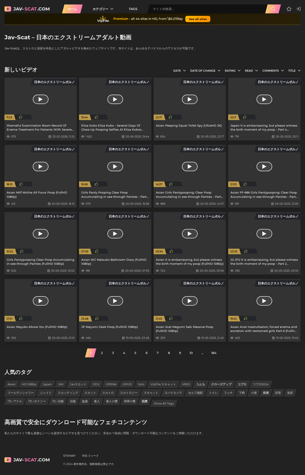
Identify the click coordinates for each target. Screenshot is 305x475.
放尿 (290, 392)
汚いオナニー (37, 401)
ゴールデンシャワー (21, 392)
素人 (97, 401)
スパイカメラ (173, 392)
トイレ (213, 392)
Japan (47, 384)
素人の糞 (112, 401)
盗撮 (85, 401)
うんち (200, 384)
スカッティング (68, 392)
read (249, 70)
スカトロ (108, 392)
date (177, 70)
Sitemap (69, 455)
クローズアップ (221, 384)
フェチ (228, 392)
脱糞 (145, 401)
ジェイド (46, 392)
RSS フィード (90, 455)
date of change (202, 70)
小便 (254, 392)
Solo (141, 384)
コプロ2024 (261, 384)
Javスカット (78, 384)
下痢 (242, 392)
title (292, 70)
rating (230, 70)
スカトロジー (129, 392)
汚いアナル (15, 401)
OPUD (127, 384)
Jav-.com (31, 9)
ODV (96, 384)
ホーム (72, 9)
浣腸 (73, 401)
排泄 (278, 392)
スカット (90, 392)
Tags (133, 9)
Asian (12, 384)
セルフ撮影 (195, 392)
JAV (61, 384)
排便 (266, 392)
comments (270, 70)
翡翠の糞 (130, 401)
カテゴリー (100, 9)
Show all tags (164, 403)
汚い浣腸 (58, 401)
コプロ (242, 384)
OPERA (111, 384)
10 (191, 353)
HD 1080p (29, 384)
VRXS (186, 384)
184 (214, 353)
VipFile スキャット (163, 384)
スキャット (151, 392)
